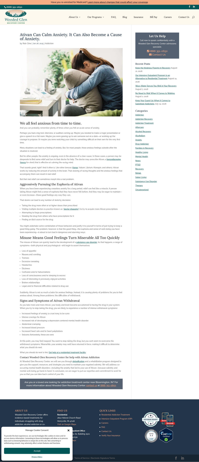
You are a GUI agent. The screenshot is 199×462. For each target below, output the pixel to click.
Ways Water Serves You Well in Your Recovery (156, 86)
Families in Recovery (144, 148)
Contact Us (183, 17)
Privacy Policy (37, 457)
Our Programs (94, 17)
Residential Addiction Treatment (115, 415)
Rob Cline (27, 43)
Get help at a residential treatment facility (67, 352)
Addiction (49, 43)
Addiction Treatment (144, 123)
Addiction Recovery (144, 119)
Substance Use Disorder (146, 181)
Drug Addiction (142, 144)
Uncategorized (142, 190)
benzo (23, 162)
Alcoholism (140, 136)
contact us (91, 385)
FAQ (113, 17)
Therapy (139, 185)
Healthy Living (141, 152)
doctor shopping (71, 209)
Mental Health (141, 156)
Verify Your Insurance (110, 435)
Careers (168, 17)
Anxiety (138, 140)
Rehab (138, 173)
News (138, 161)
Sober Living (140, 177)
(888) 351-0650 (14, 7)
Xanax (75, 168)
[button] (68, 430)
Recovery (139, 169)
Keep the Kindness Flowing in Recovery (152, 68)
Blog (125, 17)
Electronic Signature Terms (103, 458)
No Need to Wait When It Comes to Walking (155, 93)
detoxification (78, 361)
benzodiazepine (114, 159)
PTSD (137, 165)
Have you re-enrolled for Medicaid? (99, 2)
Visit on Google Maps (66, 424)
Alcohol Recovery (143, 131)
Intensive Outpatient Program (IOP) (116, 419)
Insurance (138, 17)
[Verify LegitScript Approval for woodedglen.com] (166, 442)
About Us (73, 17)
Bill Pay (153, 17)
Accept (37, 451)
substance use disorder (86, 242)
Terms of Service (81, 458)
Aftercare (139, 127)
